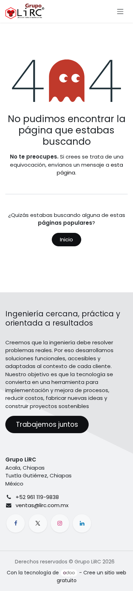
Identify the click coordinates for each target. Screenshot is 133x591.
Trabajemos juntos (47, 424)
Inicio (66, 239)
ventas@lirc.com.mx (42, 505)
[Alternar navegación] (120, 11)
